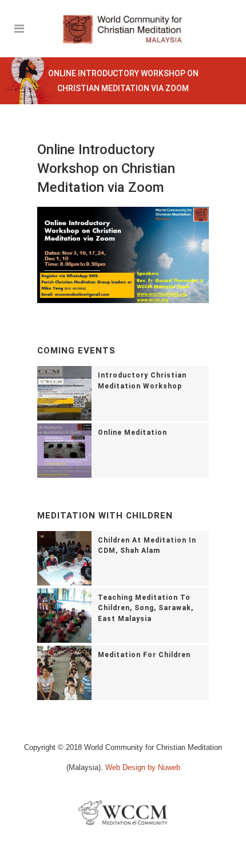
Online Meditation (132, 433)
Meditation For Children (144, 655)
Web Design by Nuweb (142, 767)
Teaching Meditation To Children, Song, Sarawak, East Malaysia (145, 608)
